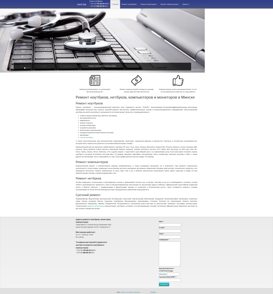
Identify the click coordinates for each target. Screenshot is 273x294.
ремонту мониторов (95, 206)
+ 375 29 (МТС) (99, 4)
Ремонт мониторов (148, 4)
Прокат (185, 4)
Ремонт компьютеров (169, 4)
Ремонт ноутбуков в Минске (130, 292)
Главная (115, 4)
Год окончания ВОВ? (167, 277)
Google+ (153, 292)
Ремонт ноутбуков (129, 4)
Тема (161, 234)
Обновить (163, 274)
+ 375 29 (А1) (98, 6)
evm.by (81, 4)
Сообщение (164, 240)
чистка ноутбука (86, 137)
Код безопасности (166, 268)
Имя (161, 221)
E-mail (162, 228)
